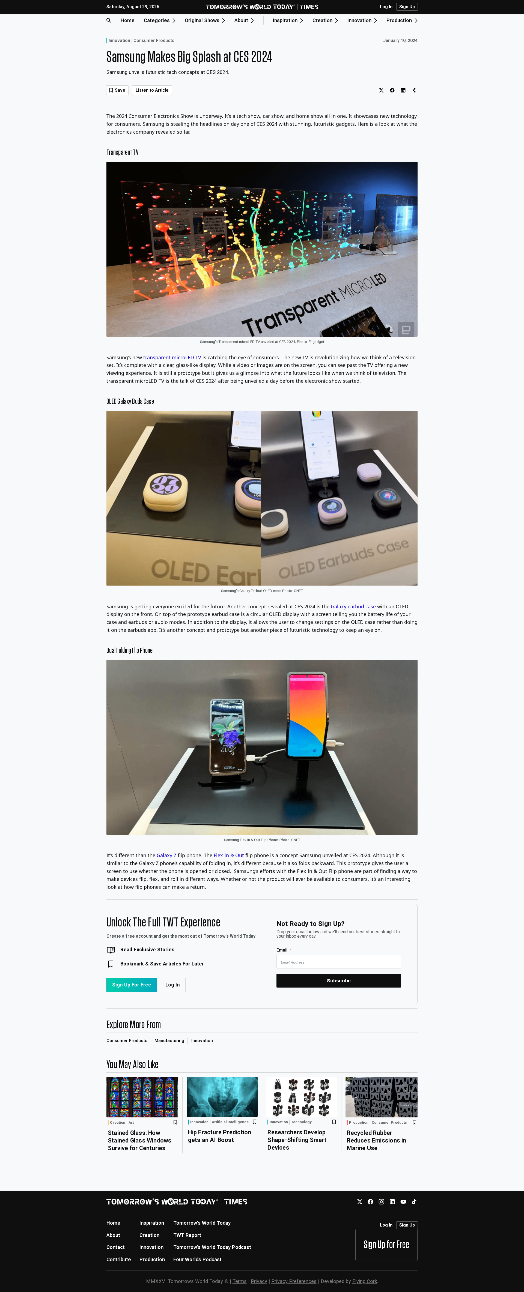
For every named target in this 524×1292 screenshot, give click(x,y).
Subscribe (339, 980)
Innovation (119, 40)
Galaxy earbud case (353, 606)
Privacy (259, 1281)
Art (131, 1122)
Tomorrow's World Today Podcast (212, 1247)
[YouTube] (403, 1201)
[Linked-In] (392, 1201)
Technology (301, 1122)
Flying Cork (364, 1281)
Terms (240, 1281)
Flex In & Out (229, 855)
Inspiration (151, 1223)
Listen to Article (152, 90)
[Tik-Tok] (414, 1201)
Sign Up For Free (131, 985)
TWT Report (187, 1235)
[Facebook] (370, 1201)
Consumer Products (153, 40)
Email (281, 950)
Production (358, 1122)
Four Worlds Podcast (197, 1259)
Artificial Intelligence (230, 1122)
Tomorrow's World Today (202, 1223)
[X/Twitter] (359, 1201)
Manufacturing (169, 1040)
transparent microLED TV (172, 357)
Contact (115, 1247)
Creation (117, 1122)
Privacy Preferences (294, 1281)
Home (128, 20)
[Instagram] (381, 1201)
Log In (386, 7)
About (113, 1235)
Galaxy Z (166, 855)
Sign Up (407, 6)
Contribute (118, 1259)
